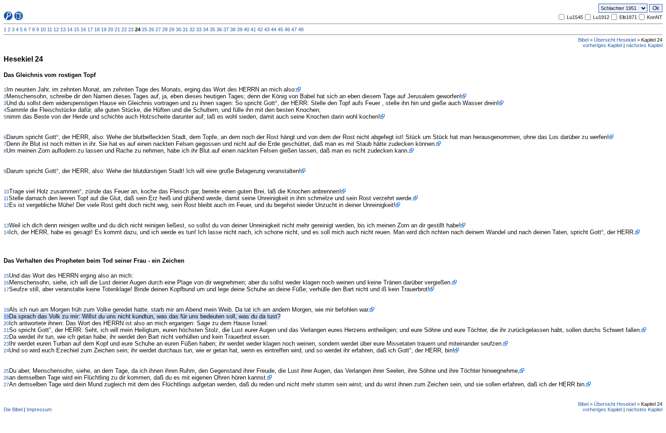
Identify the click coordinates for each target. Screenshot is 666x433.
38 (233, 29)
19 (103, 29)
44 (273, 29)
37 (226, 29)
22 (124, 29)
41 (253, 29)
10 (43, 29)
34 (205, 29)
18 (97, 29)
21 (117, 29)
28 (165, 29)
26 (151, 29)
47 (294, 29)
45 (280, 29)
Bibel (583, 40)
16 (83, 29)
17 (90, 29)
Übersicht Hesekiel (615, 40)
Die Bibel (13, 409)
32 (192, 29)
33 (199, 29)
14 (69, 29)
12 (56, 29)
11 (49, 29)
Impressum (39, 409)
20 (110, 29)
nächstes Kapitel (644, 45)
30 (178, 29)
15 (76, 29)
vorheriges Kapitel (602, 45)
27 (158, 29)
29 (171, 29)
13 (63, 29)
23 (131, 29)
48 (301, 29)
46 (287, 29)
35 (212, 29)
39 (239, 29)
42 (260, 29)
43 (267, 29)
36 (219, 29)
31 (185, 29)
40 (246, 29)
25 (144, 29)
